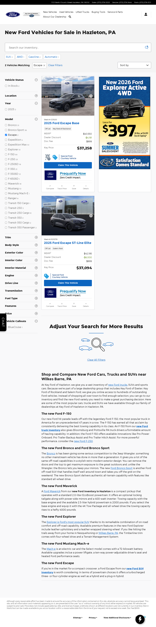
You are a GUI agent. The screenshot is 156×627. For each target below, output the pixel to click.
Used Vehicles (66, 12)
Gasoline (34, 56)
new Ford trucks (117, 384)
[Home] (13, 14)
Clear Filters (55, 65)
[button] (68, 128)
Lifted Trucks (82, 12)
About (54, 16)
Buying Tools (98, 12)
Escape (38, 65)
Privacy (92, 617)
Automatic (52, 56)
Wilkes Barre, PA (108, 532)
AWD (20, 56)
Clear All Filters (96, 359)
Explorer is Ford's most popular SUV (68, 522)
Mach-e (51, 548)
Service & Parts (115, 12)
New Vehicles (50, 12)
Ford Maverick (52, 491)
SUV (9, 56)
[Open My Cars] (145, 14)
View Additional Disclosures (117, 617)
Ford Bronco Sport (122, 468)
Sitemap (77, 617)
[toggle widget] (140, 619)
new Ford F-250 (83, 441)
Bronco (51, 453)
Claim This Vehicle (68, 165)
